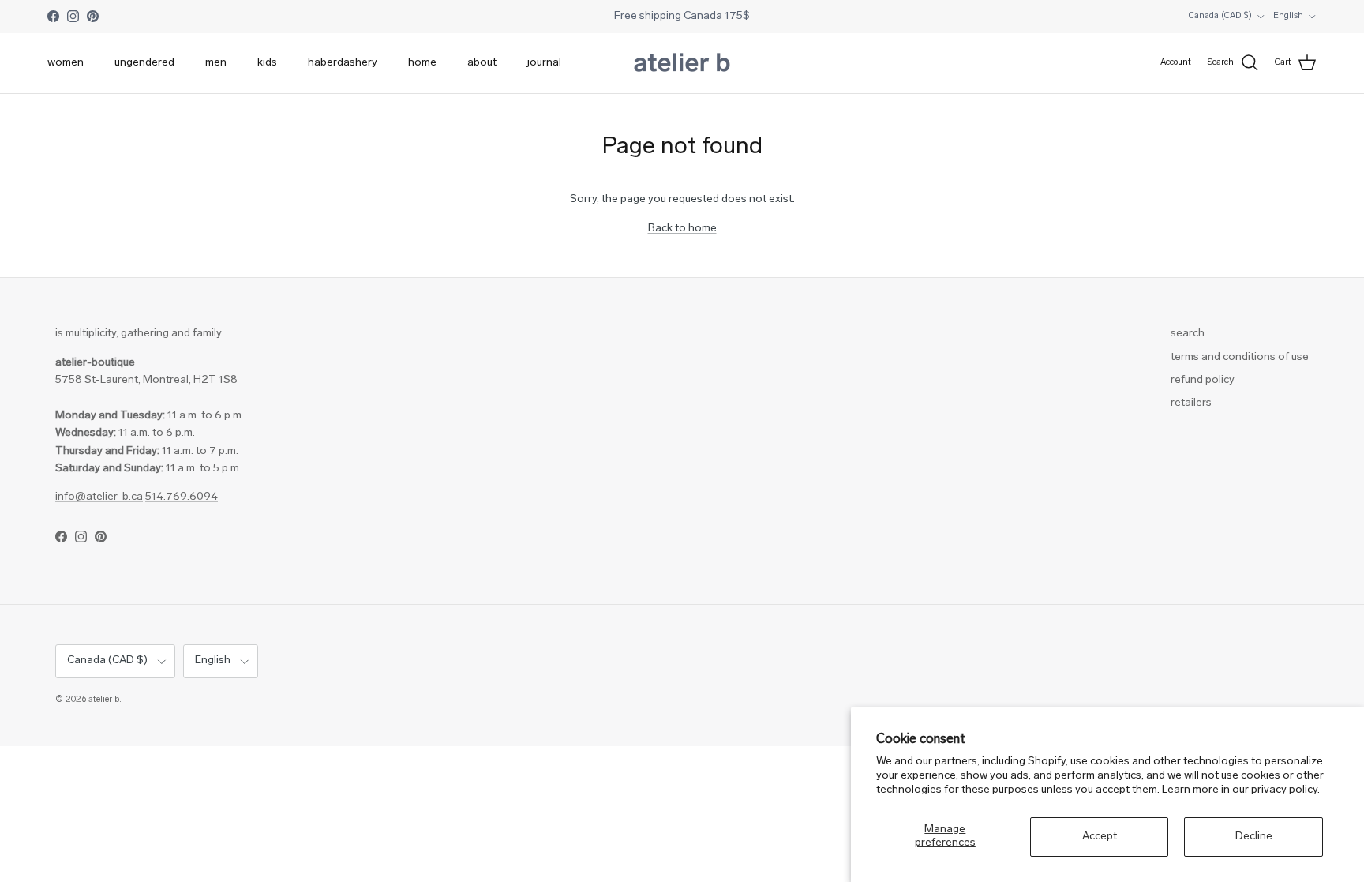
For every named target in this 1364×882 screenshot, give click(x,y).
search (1188, 334)
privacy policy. (1285, 790)
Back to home (682, 229)
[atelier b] (682, 63)
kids (267, 63)
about (482, 63)
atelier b (103, 700)
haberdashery (342, 63)
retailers (1191, 403)
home (422, 63)
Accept (1099, 837)
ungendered (144, 63)
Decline (1253, 837)
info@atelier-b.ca (99, 497)
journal (544, 63)
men (216, 63)
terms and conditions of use (1240, 357)
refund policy (1203, 380)
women (65, 63)
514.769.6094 (181, 497)
